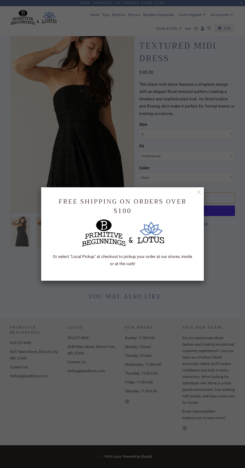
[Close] (199, 192)
